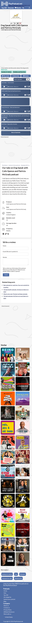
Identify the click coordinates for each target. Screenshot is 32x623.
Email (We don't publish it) (10, 251)
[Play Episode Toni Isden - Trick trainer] (4, 86)
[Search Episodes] (27, 79)
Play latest (6, 76)
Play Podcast (5, 165)
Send (6, 274)
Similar (26, 76)
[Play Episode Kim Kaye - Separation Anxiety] (4, 128)
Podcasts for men (7, 578)
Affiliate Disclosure (9, 612)
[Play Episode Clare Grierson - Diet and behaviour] (4, 111)
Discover (11, 8)
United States (9, 617)
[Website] (6, 234)
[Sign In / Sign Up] (29, 8)
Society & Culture (6, 72)
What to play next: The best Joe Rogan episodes (15, 294)
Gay (16, 574)
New (5, 593)
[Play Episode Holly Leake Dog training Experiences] (4, 95)
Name (4, 245)
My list (18, 8)
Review (5, 257)
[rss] (8, 234)
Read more (4, 69)
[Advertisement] (16, 48)
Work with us (7, 614)
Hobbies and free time (19, 72)
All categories (7, 597)
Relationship (18, 578)
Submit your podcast (9, 599)
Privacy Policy (7, 610)
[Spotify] (3, 234)
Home (5, 591)
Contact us (7, 607)
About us (6, 605)
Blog (5, 601)
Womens (22, 574)
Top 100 (4, 8)
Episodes (16, 76)
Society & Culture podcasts (14, 165)
